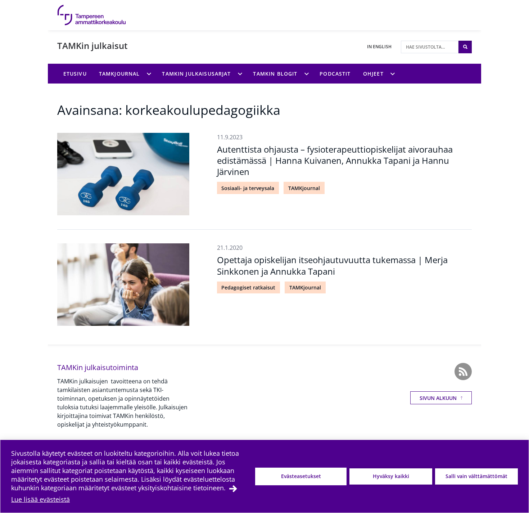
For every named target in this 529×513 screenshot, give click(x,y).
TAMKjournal (304, 188)
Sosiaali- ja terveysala (247, 188)
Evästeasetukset (301, 476)
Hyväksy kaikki (391, 476)
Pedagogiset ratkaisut (248, 287)
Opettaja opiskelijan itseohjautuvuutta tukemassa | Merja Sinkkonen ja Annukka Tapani (332, 265)
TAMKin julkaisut (92, 45)
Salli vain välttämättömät (476, 476)
